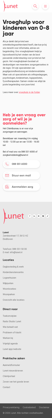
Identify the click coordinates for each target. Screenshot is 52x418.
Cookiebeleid (29, 407)
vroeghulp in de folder (29, 92)
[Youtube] (39, 216)
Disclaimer (44, 407)
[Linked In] (34, 216)
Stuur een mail (21, 175)
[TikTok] (47, 216)
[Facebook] (30, 216)
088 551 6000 (19, 163)
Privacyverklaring (11, 407)
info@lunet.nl (16, 252)
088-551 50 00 (19, 249)
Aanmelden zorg (22, 186)
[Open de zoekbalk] (35, 6)
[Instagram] (43, 216)
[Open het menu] (45, 6)
